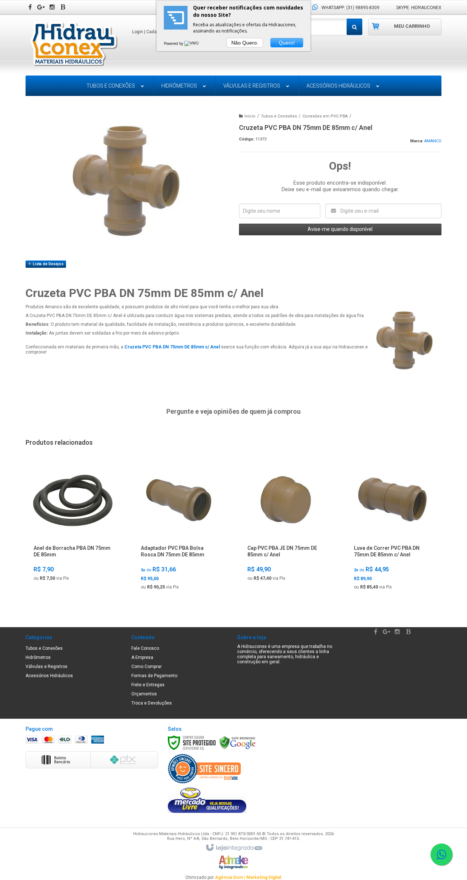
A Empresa (142, 657)
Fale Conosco (145, 648)
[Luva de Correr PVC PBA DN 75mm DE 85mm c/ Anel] (392, 528)
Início (249, 116)
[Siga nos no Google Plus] (41, 7)
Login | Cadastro (148, 31)
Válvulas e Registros (46, 666)
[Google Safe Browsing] (237, 742)
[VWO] (192, 43)
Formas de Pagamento (154, 675)
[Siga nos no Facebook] (31, 7)
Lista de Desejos (47, 264)
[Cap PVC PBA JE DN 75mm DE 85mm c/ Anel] (286, 524)
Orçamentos (144, 693)
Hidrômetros (38, 657)
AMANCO (432, 141)
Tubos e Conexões (279, 116)
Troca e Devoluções (151, 703)
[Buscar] (354, 27)
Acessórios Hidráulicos (49, 675)
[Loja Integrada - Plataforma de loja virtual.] (233, 848)
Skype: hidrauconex (418, 7)
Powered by (174, 43)
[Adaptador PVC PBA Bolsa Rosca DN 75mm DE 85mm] (179, 528)
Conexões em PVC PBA (325, 116)
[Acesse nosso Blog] (63, 7)
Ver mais (73, 576)
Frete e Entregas (148, 684)
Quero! (287, 43)
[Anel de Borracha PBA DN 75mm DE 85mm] (72, 524)
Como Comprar (146, 666)
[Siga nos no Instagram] (52, 7)
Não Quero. (244, 43)
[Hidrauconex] (73, 44)
